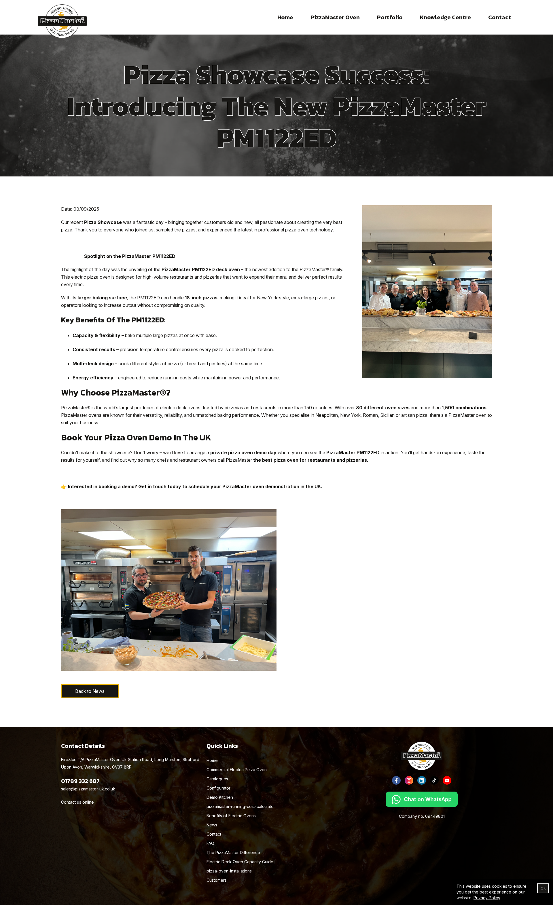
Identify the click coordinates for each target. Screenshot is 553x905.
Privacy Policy (487, 897)
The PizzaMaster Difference (233, 852)
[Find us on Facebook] (396, 780)
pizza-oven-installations (229, 870)
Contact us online (77, 802)
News (212, 824)
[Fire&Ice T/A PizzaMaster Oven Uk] (62, 17)
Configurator (218, 788)
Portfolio (390, 17)
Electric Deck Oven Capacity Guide (240, 861)
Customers (217, 880)
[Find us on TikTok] (434, 780)
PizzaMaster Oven (335, 17)
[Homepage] (422, 756)
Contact (499, 17)
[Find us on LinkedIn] (421, 780)
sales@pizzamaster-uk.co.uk (88, 788)
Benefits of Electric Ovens (231, 815)
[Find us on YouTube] (447, 780)
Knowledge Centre (445, 17)
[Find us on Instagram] (409, 780)
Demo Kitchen (220, 797)
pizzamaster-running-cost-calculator (241, 806)
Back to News (90, 691)
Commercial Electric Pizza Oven (237, 769)
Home (285, 17)
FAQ (210, 843)
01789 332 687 (80, 781)
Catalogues (217, 778)
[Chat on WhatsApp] (422, 799)
